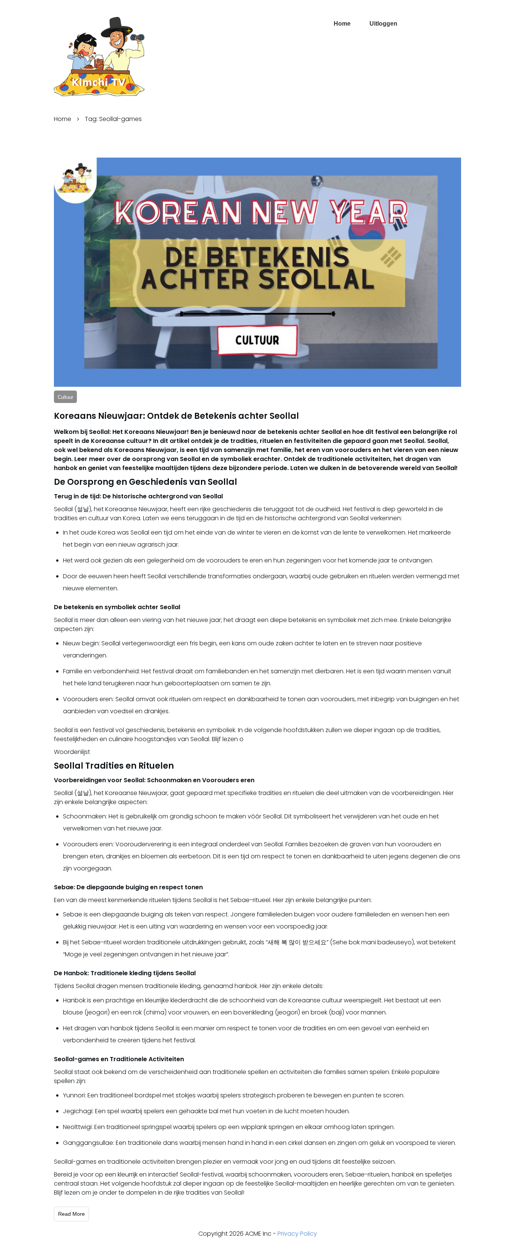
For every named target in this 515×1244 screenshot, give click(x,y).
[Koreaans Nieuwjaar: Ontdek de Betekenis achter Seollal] (257, 272)
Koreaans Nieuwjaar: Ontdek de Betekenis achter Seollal (176, 416)
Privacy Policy (297, 1233)
